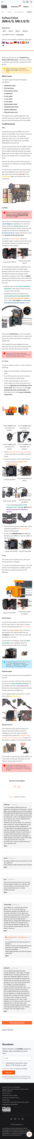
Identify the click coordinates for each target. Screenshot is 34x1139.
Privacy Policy (12, 1078)
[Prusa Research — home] (4, 6)
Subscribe (8, 1072)
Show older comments (17, 1023)
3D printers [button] (15, 6)
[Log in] (27, 1)
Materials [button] (26, 6)
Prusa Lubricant (24, 528)
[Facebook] (11, 1118)
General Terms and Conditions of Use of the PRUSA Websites (15, 1090)
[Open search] (24, 1)
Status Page (5, 1100)
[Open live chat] (29, 1134)
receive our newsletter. (21, 1068)
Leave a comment (7, 1029)
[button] (3, 43)
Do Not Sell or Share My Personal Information (15, 1102)
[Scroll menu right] (32, 6)
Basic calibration (19, 12)
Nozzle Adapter (15, 239)
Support (9, 12)
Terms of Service (22, 1078)
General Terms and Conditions (11, 1087)
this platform (26, 626)
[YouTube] (22, 1118)
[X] (18, 1118)
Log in (11, 797)
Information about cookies (9, 1095)
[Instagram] (15, 1118)
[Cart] (31, 1)
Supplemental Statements (10, 1104)
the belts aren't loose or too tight (20, 452)
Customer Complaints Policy (10, 1097)
